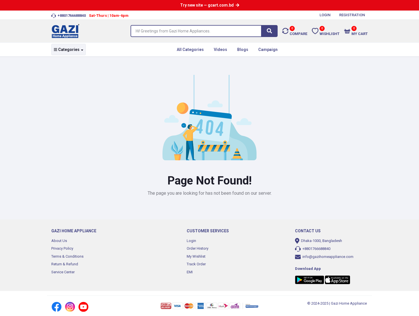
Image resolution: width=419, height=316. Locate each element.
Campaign (268, 49)
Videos (220, 49)
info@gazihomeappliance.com (327, 257)
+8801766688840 (316, 249)
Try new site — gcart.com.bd (207, 5)
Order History (197, 248)
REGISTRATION (352, 15)
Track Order (196, 264)
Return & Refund (64, 264)
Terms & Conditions (67, 256)
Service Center (63, 272)
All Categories (190, 49)
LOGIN (325, 15)
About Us (59, 241)
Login (191, 241)
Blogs (242, 49)
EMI (190, 272)
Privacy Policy (62, 248)
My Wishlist (196, 256)
